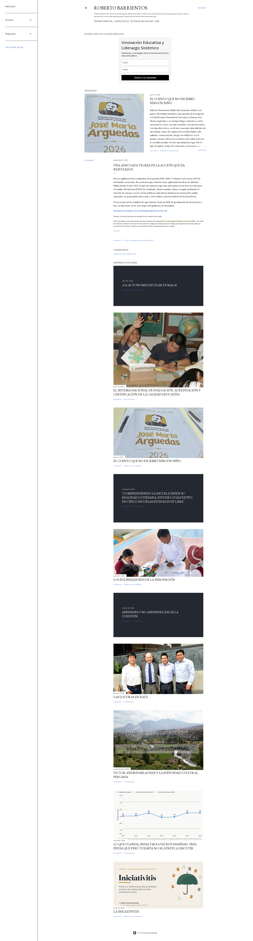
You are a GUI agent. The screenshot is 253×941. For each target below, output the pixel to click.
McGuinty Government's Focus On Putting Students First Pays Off (140, 211)
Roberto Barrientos (120, 8)
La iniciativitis (126, 911)
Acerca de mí (122, 21)
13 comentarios (129, 399)
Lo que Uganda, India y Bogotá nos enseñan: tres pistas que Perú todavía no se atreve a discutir (154, 846)
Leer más (202, 150)
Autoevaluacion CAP (141, 21)
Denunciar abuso (14, 47)
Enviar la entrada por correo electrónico (138, 240)
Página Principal (103, 21)
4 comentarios (137, 621)
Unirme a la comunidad (145, 77)
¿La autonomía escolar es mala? (149, 285)
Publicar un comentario (169, 151)
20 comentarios (138, 290)
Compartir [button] (154, 151)
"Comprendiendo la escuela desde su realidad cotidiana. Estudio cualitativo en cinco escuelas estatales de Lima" (157, 497)
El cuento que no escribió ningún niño (147, 461)
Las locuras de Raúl (130, 697)
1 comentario (128, 702)
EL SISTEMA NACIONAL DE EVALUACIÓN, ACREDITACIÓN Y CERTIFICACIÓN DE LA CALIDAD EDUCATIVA (156, 392)
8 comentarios (137, 506)
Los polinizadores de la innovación (144, 580)
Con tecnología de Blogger (147, 933)
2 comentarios (129, 853)
